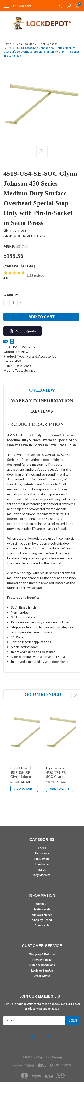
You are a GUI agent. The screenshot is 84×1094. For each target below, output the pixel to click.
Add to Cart (24, 788)
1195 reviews (35, 275)
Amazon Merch (42, 914)
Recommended (42, 694)
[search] (60, 6)
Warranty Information (42, 400)
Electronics (42, 853)
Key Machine (42, 875)
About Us (42, 904)
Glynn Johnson (48, 44)
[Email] (6, 341)
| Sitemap (56, 1057)
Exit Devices (42, 859)
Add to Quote (25, 331)
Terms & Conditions (42, 965)
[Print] (12, 341)
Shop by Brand (42, 920)
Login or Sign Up (42, 970)
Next (75, 695)
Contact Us (42, 925)
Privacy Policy (42, 959)
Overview (42, 390)
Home (7, 44)
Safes (42, 869)
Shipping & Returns (42, 954)
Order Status (42, 976)
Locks (42, 848)
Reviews (42, 411)
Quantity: (11, 295)
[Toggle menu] (6, 8)
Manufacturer (25, 44)
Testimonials (42, 909)
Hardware (42, 864)
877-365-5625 (22, 6)
